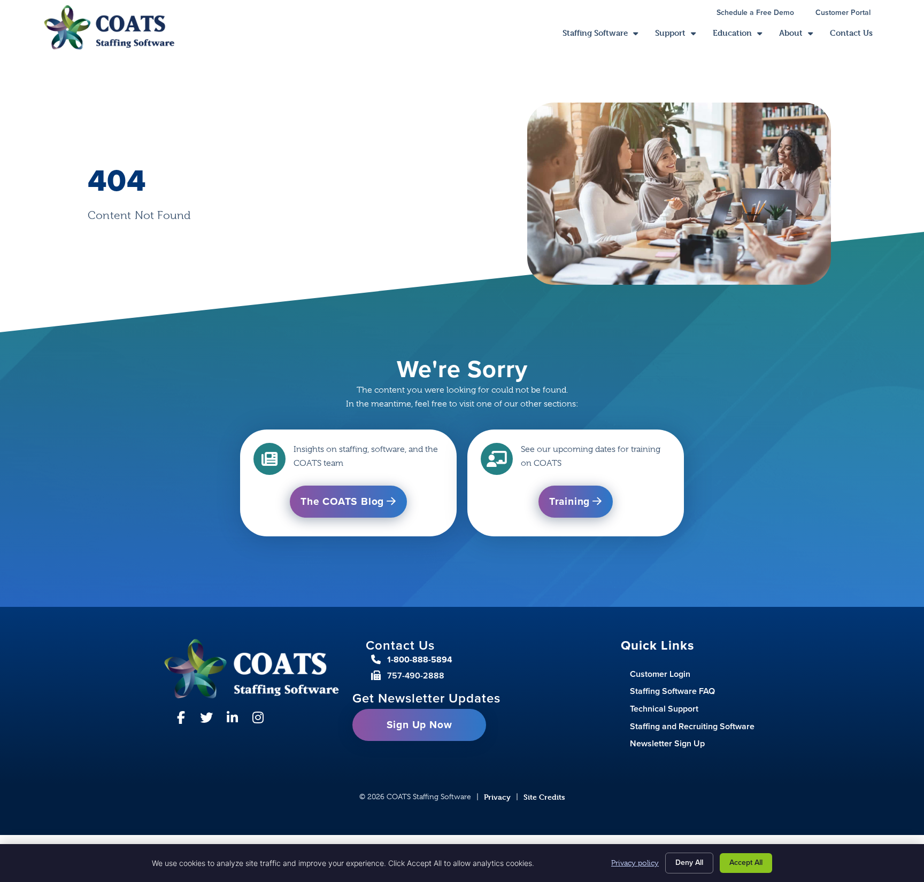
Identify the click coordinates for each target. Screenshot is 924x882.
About (800, 35)
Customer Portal (848, 14)
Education (742, 35)
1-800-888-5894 (419, 659)
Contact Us (855, 35)
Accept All (746, 862)
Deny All (689, 862)
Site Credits (544, 796)
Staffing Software (604, 35)
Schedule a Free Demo (761, 14)
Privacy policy (635, 862)
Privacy (497, 796)
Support (679, 35)
